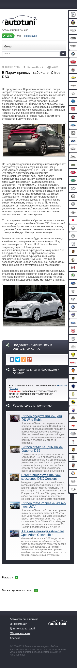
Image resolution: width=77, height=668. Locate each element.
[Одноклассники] (23, 359)
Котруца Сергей (35, 67)
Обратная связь (20, 633)
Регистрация (30, 35)
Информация (18, 623)
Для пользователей (22, 628)
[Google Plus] (29, 359)
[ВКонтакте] (12, 359)
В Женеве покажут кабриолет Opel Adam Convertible (42, 533)
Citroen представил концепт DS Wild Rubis (42, 417)
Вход (9, 35)
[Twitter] (17, 359)
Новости (62, 385)
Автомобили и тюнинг (24, 619)
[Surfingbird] (35, 359)
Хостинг (15, 638)
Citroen (14, 388)
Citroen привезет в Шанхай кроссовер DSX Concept (41, 476)
